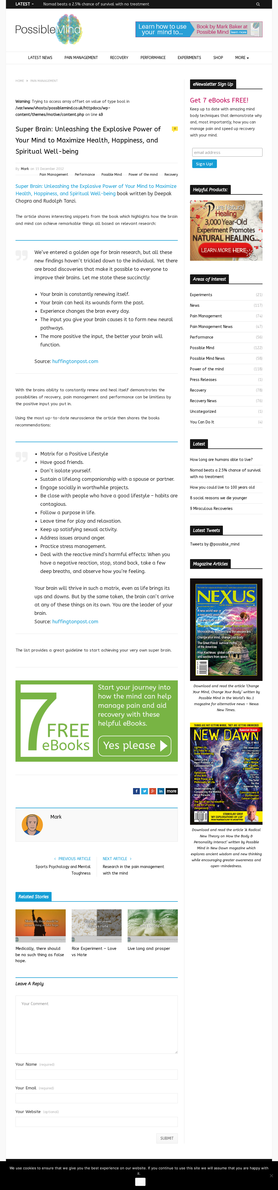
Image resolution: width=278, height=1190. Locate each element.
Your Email (34, 1088)
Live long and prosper (149, 948)
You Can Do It (202, 422)
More (240, 57)
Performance (153, 57)
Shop (218, 57)
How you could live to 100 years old (222, 487)
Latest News (40, 57)
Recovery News (203, 401)
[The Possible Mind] (49, 30)
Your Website (37, 1112)
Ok (140, 1182)
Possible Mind (112, 174)
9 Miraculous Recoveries (211, 508)
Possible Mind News (207, 358)
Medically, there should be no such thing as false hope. (39, 954)
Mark (25, 169)
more (171, 791)
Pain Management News (211, 326)
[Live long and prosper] (153, 926)
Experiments (189, 57)
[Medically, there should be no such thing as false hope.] (40, 926)
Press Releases (203, 379)
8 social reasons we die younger (218, 498)
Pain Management (81, 57)
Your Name (35, 1064)
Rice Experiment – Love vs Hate (94, 951)
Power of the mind (143, 174)
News (195, 305)
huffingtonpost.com (75, 361)
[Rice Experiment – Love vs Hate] (97, 926)
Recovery (119, 57)
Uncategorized (203, 411)
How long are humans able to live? (221, 459)
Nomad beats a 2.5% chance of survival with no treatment (96, 4)
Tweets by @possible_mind (214, 544)
